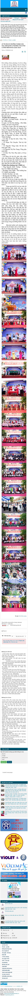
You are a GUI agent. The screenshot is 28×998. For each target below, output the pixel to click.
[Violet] (14, 857)
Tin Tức (5, 40)
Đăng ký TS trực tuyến (18, 19)
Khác (3, 759)
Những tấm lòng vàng (7, 948)
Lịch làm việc (5, 945)
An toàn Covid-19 (6, 974)
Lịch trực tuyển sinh (5, 21)
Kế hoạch (16, 18)
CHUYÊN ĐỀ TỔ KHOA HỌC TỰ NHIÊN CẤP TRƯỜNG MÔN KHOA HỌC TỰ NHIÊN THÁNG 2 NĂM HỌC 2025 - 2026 (16, 786)
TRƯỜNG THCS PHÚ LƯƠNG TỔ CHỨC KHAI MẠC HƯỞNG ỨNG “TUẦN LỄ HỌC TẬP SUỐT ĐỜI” (16, 813)
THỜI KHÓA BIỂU (6, 970)
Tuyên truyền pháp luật (7, 972)
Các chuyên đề (5, 950)
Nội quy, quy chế (5, 964)
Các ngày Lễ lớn (5, 958)
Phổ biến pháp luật (9, 911)
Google (3, 755)
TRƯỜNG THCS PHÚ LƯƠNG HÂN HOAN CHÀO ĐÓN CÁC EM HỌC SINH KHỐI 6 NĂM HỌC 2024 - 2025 (14, 662)
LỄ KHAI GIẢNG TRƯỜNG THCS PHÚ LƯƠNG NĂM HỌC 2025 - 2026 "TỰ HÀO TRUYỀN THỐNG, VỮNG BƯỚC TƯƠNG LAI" (16, 795)
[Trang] (1, 40)
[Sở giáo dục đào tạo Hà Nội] (14, 842)
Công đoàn (4, 966)
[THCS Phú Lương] (14, 3)
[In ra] (22, 51)
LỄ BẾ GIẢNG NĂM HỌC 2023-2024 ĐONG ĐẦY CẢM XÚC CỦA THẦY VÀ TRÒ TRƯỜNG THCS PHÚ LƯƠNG (14, 655)
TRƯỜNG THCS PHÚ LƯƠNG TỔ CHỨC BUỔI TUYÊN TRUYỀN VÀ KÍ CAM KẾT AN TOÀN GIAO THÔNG (14, 677)
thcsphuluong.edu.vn (9, 994)
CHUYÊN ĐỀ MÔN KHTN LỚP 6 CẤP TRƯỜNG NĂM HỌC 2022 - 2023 (16, 908)
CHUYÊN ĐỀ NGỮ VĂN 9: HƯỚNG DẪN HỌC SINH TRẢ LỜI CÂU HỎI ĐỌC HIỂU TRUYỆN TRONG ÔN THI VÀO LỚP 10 (15, 791)
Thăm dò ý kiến (5, 749)
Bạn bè (3, 753)
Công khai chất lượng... (7, 968)
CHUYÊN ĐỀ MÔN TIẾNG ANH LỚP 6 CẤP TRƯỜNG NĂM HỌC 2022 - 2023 (15, 922)
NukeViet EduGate (8, 986)
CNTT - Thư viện (5, 960)
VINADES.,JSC (19, 986)
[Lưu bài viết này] (25, 51)
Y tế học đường (5, 956)
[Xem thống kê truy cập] (3, 983)
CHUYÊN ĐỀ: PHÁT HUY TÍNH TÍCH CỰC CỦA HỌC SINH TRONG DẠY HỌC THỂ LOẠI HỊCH (16, 803)
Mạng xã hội (5, 757)
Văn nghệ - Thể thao (6, 952)
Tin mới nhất (5, 901)
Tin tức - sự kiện (12, 40)
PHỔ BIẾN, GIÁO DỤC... (7, 976)
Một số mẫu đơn (9, 903)
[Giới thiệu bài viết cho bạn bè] (20, 51)
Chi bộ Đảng (4, 962)
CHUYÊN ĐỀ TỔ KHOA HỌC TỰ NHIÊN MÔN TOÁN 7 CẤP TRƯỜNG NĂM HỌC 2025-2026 (15, 799)
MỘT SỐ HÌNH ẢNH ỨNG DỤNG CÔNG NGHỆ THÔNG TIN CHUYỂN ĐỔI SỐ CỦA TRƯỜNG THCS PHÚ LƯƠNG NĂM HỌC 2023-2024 (14, 727)
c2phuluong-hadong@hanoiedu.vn (11, 993)
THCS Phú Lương (22, 616)
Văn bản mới (5, 978)
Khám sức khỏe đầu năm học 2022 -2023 (14, 915)
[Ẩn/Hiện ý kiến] (12, 636)
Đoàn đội (4, 954)
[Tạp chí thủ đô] (14, 875)
